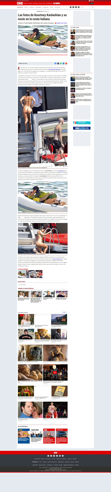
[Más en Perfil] (25, 426)
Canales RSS (35, 465)
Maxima (77, 462)
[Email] (66, 63)
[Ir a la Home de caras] (20, 4)
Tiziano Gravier (20, 7)
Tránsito (77, 465)
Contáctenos (49, 465)
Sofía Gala (26, 7)
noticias (24, 430)
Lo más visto (75, 27)
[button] (43, 40)
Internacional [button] (49, 3)
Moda (44, 3)
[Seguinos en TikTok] (78, 7)
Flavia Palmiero (57, 7)
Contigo (44, 462)
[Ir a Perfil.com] (91, 1)
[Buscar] (92, 7)
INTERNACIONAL (40, 11)
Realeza (40, 3)
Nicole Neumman (38, 7)
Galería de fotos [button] (61, 23)
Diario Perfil (37, 458)
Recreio (72, 462)
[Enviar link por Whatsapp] (61, 63)
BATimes (75, 458)
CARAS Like (56, 3)
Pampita (51, 7)
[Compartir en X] (58, 63)
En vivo (92, 3)
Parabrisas (64, 458)
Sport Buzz (67, 462)
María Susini (32, 7)
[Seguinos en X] (76, 7)
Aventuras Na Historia (52, 462)
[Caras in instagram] (71, 7)
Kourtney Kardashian (22, 284)
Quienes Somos (42, 465)
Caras (40, 462)
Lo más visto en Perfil (78, 75)
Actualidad (35, 3)
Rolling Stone (61, 462)
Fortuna (53, 458)
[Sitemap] (63, 456)
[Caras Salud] (81, 124)
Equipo (60, 465)
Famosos (30, 3)
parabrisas (62, 430)
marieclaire (36, 430)
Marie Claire (48, 458)
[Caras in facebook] (73, 7)
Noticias (25, 3)
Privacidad (56, 465)
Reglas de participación (69, 465)
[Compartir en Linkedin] (63, 63)
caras (49, 430)
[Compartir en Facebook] (55, 63)
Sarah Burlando (46, 7)
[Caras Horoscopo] (81, 129)
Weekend (58, 458)
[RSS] (60, 456)
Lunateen (70, 458)
